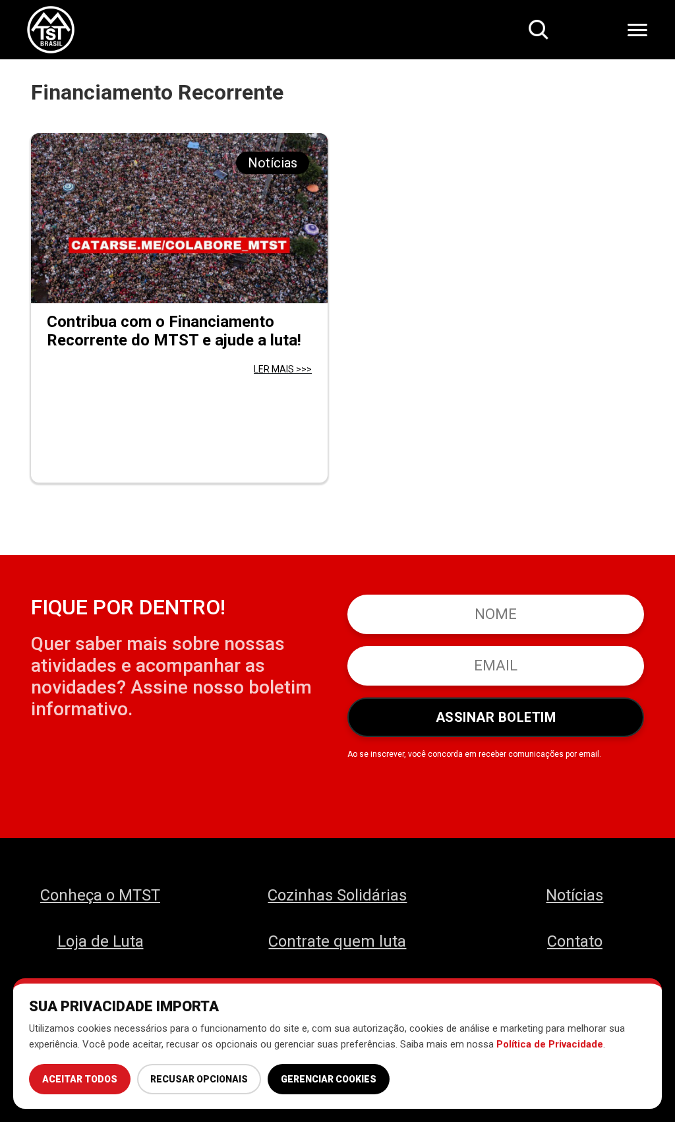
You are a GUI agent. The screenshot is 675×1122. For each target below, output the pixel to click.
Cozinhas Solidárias (337, 895)
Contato (574, 941)
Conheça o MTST (100, 895)
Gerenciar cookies (328, 1079)
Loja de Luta (100, 941)
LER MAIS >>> (283, 369)
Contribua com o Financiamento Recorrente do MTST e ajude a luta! (174, 330)
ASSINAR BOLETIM (496, 717)
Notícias (574, 895)
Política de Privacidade (549, 1044)
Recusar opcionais (199, 1079)
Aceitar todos (79, 1079)
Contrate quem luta (337, 941)
